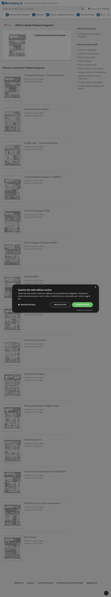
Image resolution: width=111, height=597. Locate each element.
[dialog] (55, 298)
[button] (27, 304)
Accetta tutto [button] (82, 305)
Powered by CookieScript (85, 310)
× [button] (95, 287)
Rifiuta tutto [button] (60, 305)
